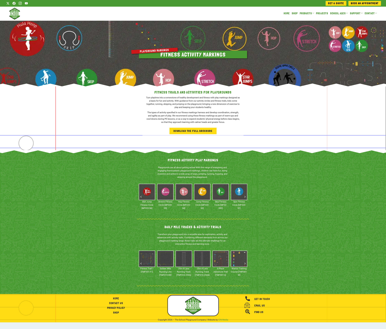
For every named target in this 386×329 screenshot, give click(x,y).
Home (287, 13)
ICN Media (223, 320)
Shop (295, 13)
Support (355, 13)
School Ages (338, 13)
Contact (370, 13)
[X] (8, 3)
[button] (141, 197)
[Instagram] (20, 3)
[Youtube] (26, 3)
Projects (322, 13)
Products (306, 13)
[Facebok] (14, 3)
